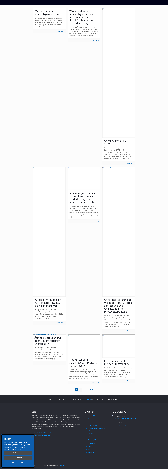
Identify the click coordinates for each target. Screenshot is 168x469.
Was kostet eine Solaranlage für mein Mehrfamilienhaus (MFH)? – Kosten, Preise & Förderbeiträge (83, 17)
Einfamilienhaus (92, 425)
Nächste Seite (89, 390)
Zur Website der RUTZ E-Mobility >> (42, 435)
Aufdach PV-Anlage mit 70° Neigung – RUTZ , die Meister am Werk (47, 302)
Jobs (89, 449)
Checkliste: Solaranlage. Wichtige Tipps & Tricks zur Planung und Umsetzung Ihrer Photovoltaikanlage (118, 305)
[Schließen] (32, 437)
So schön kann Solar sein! (115, 142)
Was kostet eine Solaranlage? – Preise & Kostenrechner (83, 362)
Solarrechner (91, 419)
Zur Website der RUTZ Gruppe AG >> (42, 433)
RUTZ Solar (91, 416)
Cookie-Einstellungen (17, 462)
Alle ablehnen (18, 457)
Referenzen (91, 443)
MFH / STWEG (92, 437)
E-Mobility (91, 433)
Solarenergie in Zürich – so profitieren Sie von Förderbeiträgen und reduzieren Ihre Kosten (83, 197)
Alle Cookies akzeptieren (17, 453)
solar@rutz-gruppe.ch (122, 425)
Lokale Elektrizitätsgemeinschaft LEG (98, 429)
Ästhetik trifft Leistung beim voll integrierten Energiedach (47, 340)
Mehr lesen (60, 31)
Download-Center (93, 422)
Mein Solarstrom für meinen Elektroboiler (116, 362)
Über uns (90, 446)
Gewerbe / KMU (92, 440)
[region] (17, 451)
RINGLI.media (63, 465)
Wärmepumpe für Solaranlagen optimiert (47, 12)
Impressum (91, 452)
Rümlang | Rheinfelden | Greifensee (125, 418)
